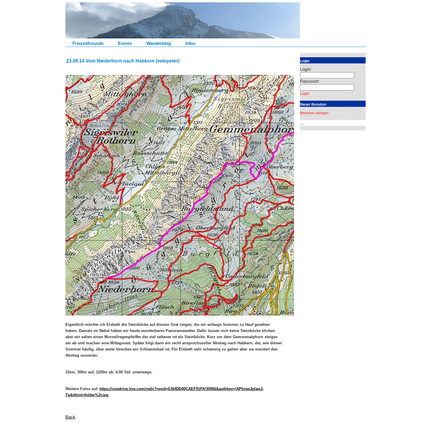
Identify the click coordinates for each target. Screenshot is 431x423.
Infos (190, 43)
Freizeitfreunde (87, 43)
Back (70, 416)
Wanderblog (158, 43)
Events (125, 43)
